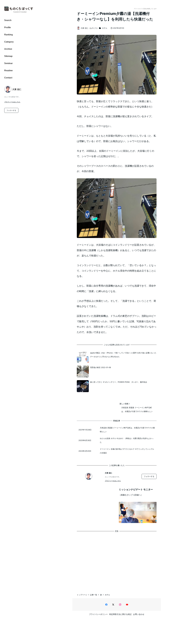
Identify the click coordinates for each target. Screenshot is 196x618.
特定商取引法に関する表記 (120, 614)
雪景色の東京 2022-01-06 (100, 367)
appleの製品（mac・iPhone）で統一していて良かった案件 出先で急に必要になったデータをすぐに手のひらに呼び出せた (123, 355)
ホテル (104, 28)
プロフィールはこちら (12, 102)
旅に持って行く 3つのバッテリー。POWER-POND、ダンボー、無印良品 (118, 382)
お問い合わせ (138, 614)
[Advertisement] (117, 560)
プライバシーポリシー (98, 614)
